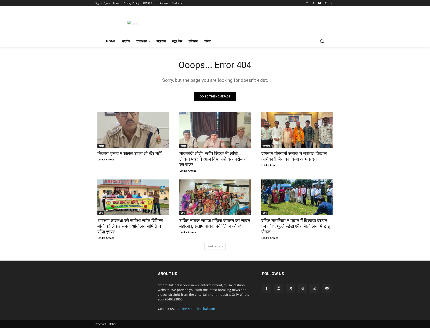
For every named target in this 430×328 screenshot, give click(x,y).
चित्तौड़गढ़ (266, 145)
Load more (213, 246)
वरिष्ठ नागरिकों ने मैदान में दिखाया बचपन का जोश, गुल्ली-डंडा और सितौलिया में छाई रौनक (295, 226)
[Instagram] (325, 3)
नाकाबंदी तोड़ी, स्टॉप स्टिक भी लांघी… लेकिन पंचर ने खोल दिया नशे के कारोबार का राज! (212, 159)
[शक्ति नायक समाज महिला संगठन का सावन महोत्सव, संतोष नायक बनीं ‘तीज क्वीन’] (215, 197)
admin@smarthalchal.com (195, 308)
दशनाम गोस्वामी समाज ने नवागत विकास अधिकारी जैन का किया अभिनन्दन (294, 156)
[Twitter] (313, 3)
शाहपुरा (101, 145)
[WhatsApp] (332, 3)
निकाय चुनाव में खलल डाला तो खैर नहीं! (130, 153)
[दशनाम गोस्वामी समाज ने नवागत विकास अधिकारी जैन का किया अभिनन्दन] (297, 130)
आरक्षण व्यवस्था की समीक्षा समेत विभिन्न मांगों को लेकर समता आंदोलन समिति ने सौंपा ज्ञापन (130, 226)
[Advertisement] (252, 23)
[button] (321, 41)
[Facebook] (307, 3)
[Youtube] (319, 3)
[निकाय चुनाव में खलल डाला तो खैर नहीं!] (133, 130)
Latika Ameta (105, 159)
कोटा (101, 213)
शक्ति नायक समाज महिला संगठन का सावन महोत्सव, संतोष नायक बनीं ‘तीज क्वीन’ (214, 223)
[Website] (302, 288)
